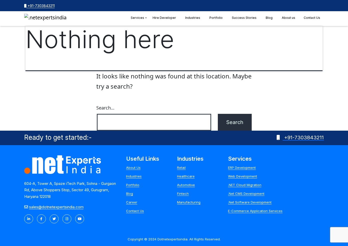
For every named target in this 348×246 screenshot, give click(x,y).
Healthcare (186, 176)
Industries (192, 18)
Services (137, 18)
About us (288, 18)
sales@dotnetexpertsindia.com (56, 206)
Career (131, 202)
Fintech (183, 194)
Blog (269, 18)
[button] (146, 18)
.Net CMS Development (246, 194)
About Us (133, 168)
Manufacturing (188, 202)
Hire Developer (164, 18)
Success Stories (244, 18)
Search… (105, 108)
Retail (181, 168)
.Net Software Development (250, 202)
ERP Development (242, 168)
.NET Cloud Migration (244, 185)
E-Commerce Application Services (255, 211)
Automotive (186, 185)
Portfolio (216, 18)
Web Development (242, 176)
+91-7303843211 (40, 6)
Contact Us (312, 18)
